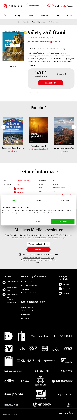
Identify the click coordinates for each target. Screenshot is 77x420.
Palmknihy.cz (25, 314)
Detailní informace (36, 93)
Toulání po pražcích (38, 146)
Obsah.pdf (20, 188)
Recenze (44, 15)
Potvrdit (38, 249)
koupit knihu (51, 83)
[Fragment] (41, 371)
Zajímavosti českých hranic (13, 148)
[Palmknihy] (62, 381)
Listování (13, 67)
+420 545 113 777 (12, 289)
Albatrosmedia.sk (27, 311)
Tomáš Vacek (43, 149)
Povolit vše (63, 221)
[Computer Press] (9, 361)
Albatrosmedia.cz (27, 307)
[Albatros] (9, 348)
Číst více (32, 65)
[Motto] (21, 348)
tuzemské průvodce (23, 181)
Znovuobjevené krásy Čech (64, 148)
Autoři (31, 15)
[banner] (14, 6)
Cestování (26, 22)
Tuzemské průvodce (39, 22)
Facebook (66, 289)
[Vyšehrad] (50, 361)
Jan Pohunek (33, 41)
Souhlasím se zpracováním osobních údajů (40, 254)
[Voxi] (56, 348)
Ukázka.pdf (20, 192)
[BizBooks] (40, 336)
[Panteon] (40, 381)
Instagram (66, 284)
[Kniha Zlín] (28, 361)
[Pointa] (14, 394)
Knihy (18, 15)
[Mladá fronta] (41, 394)
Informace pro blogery (29, 285)
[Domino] (9, 336)
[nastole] (67, 361)
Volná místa (25, 289)
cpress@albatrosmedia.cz (12, 282)
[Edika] (10, 381)
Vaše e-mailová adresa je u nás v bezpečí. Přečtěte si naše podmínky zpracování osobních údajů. (38, 260)
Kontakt (70, 15)
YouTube (66, 293)
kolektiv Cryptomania (50, 41)
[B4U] (13, 371)
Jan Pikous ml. (33, 149)
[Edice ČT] (25, 381)
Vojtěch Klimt (64, 151)
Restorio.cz (25, 318)
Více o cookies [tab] (63, 200)
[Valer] (21, 336)
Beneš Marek (12, 151)
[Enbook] (42, 405)
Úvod (6, 15)
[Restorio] (69, 405)
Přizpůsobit (37, 221)
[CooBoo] (45, 348)
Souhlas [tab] (13, 200)
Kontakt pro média (27, 282)
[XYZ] (33, 348)
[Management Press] (68, 348)
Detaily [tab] (38, 200)
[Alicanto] (66, 371)
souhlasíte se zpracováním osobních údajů (49, 238)
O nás (57, 15)
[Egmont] (63, 336)
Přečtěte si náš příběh (28, 293)
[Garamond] (65, 394)
